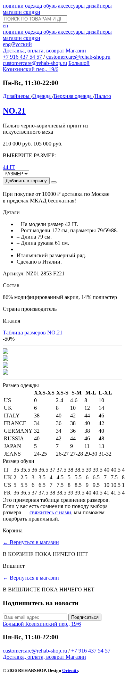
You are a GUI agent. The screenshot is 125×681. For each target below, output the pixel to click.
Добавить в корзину (26, 180)
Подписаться (85, 617)
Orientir (70, 670)
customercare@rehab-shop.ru (78, 57)
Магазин (76, 50)
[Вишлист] (54, 182)
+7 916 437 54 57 (22, 57)
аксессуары (72, 6)
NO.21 (14, 110)
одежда (34, 6)
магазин (13, 12)
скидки (31, 12)
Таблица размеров (24, 332)
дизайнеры (99, 6)
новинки (14, 6)
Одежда (42, 96)
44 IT (9, 167)
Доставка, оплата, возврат (34, 50)
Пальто (102, 96)
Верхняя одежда (73, 96)
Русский (22, 44)
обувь (50, 6)
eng (7, 44)
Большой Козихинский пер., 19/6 (46, 66)
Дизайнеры (17, 96)
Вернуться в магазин (31, 542)
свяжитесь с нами (50, 512)
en (5, 25)
